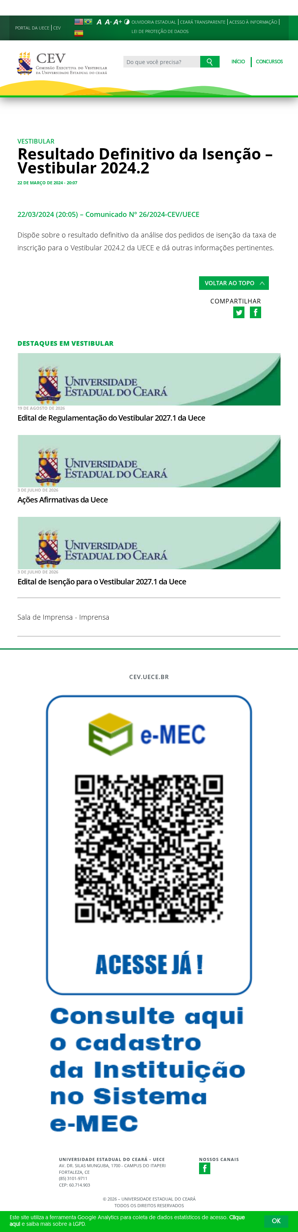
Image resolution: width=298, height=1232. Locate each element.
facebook (255, 312)
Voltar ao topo (230, 283)
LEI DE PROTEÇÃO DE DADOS (160, 31)
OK (276, 1221)
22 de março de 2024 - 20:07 (47, 182)
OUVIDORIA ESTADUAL (154, 22)
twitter (238, 312)
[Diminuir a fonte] (108, 21)
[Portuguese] (88, 21)
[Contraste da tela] (127, 21)
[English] (78, 21)
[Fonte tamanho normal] (99, 21)
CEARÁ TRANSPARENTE (202, 22)
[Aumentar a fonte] (117, 21)
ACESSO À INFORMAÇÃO (253, 22)
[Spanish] (78, 33)
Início (238, 62)
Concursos (269, 62)
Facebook (205, 1168)
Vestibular (35, 141)
